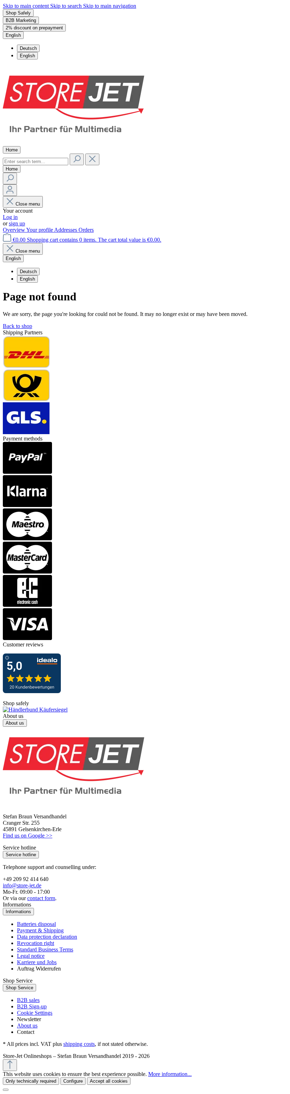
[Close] (5, 1090)
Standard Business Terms (45, 949)
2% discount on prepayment (34, 27)
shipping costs (79, 1044)
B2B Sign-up (32, 1006)
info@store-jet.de (22, 885)
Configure (73, 1081)
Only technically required (31, 1081)
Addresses (66, 230)
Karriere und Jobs (37, 962)
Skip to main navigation (109, 6)
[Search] (77, 159)
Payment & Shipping (40, 930)
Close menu (28, 204)
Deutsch (28, 48)
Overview (14, 230)
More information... (170, 1074)
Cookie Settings (34, 1013)
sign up (17, 223)
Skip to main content (26, 6)
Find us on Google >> (27, 836)
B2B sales (28, 1000)
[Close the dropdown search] (92, 159)
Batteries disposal (36, 924)
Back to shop (17, 326)
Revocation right (35, 943)
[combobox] (35, 161)
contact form (41, 898)
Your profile (40, 230)
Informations (18, 911)
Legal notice (31, 956)
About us (15, 723)
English (27, 55)
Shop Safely (18, 13)
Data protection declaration (47, 937)
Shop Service (19, 987)
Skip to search (66, 6)
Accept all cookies (109, 1081)
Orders (86, 230)
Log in (10, 217)
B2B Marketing (21, 20)
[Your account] (10, 190)
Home (12, 149)
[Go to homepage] (73, 143)
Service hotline (21, 854)
